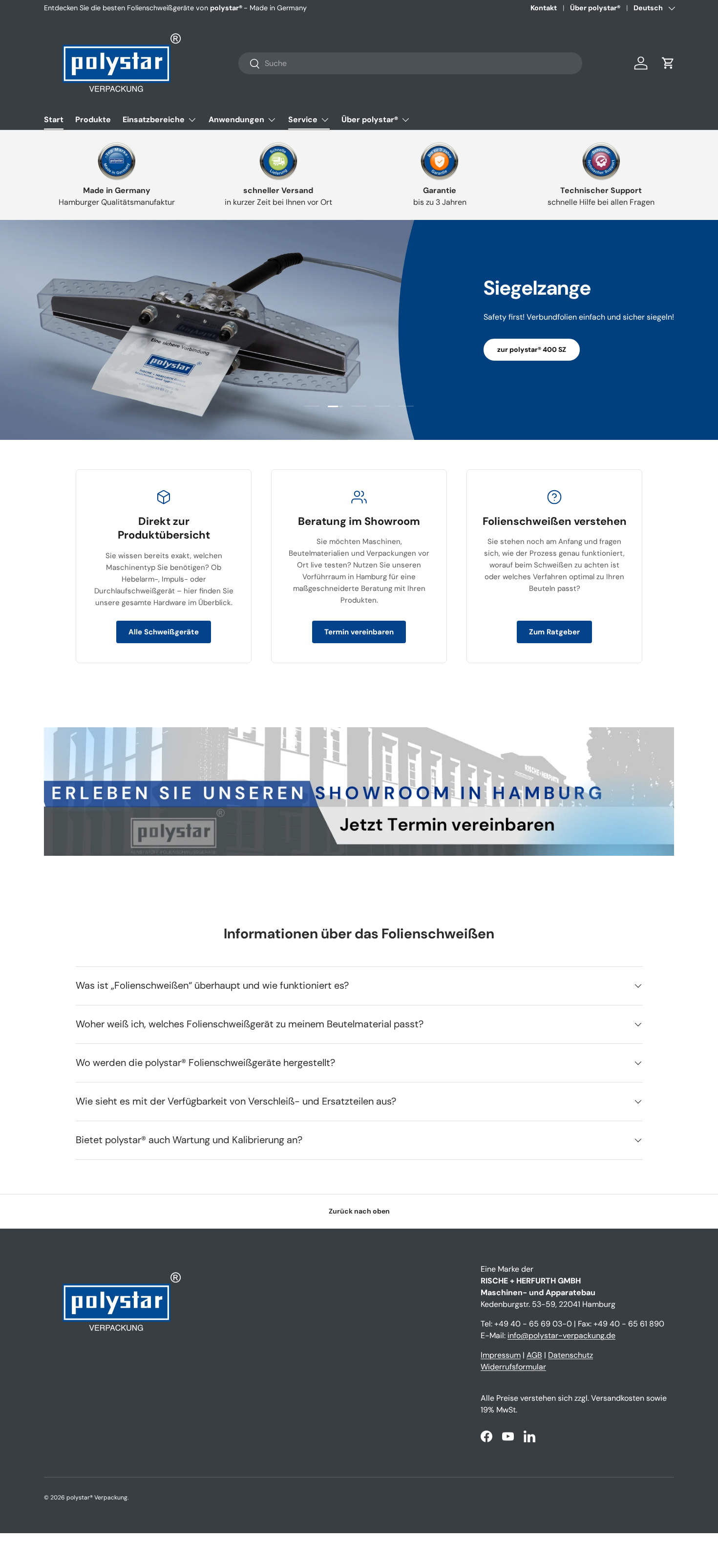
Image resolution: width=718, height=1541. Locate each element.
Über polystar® (595, 7)
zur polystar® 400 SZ (531, 349)
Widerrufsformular (513, 1367)
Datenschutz (570, 1355)
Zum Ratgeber (554, 632)
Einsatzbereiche (154, 119)
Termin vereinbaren (359, 632)
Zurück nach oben (359, 1211)
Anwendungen (236, 119)
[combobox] (410, 63)
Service (302, 119)
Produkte (93, 119)
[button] (668, 63)
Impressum (501, 1355)
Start (53, 119)
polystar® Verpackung (96, 1497)
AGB (534, 1355)
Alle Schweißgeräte (163, 632)
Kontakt (543, 7)
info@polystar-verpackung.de (561, 1335)
